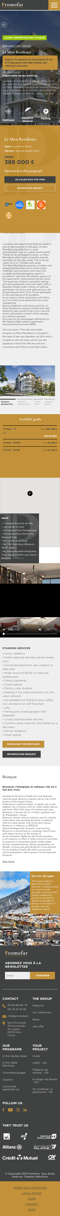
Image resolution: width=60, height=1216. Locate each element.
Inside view (37, 403)
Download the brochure (23, 744)
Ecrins (34, 796)
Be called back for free (30, 179)
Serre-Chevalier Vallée (14, 836)
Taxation (7, 1080)
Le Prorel (44, 260)
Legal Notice (32, 1193)
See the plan (50, 436)
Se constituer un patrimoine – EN (42, 1090)
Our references (41, 1012)
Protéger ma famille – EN (44, 1081)
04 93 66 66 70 (18, 1005)
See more (8, 861)
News (35, 1019)
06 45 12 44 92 (17, 1009)
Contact (32, 1204)
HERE (32, 324)
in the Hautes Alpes (14, 1056)
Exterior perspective (7, 403)
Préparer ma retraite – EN (40, 1071)
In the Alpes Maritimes (9, 1064)
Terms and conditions (30, 1187)
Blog (32, 1209)
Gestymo (38, 1005)
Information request (30, 188)
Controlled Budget (14, 1073)
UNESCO (33, 825)
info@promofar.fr (18, 1016)
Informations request (21, 754)
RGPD (32, 1198)
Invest (36, 1056)
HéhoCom (42, 1176)
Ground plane (48, 403)
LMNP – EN (39, 1063)
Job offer (38, 1026)
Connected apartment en (10, 1088)
